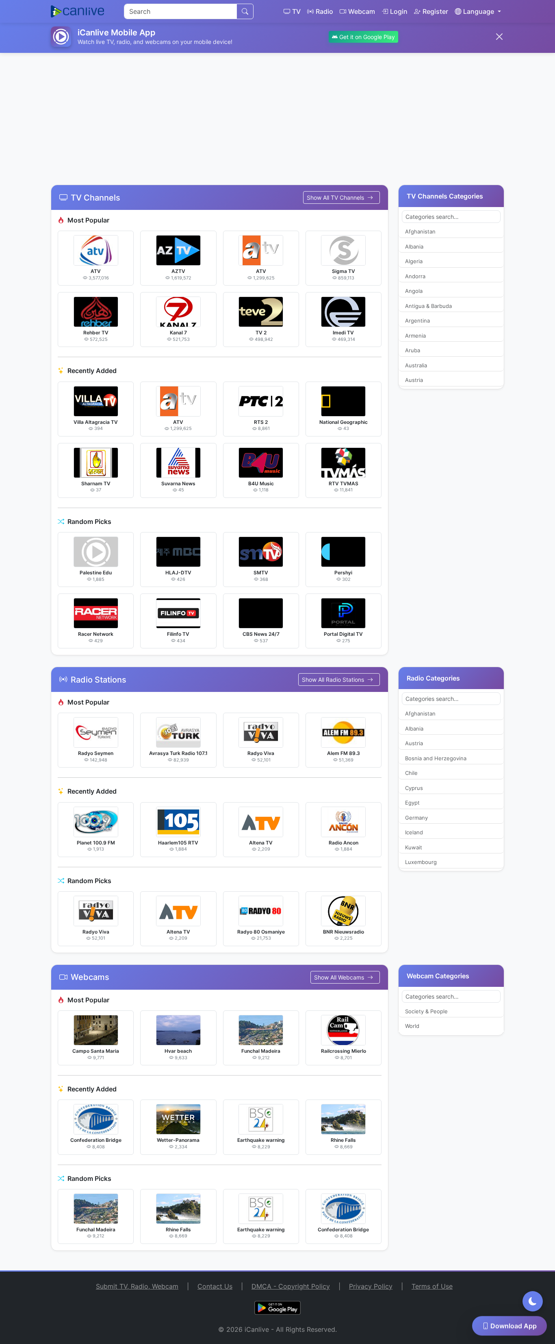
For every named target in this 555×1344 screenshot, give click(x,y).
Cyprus (414, 788)
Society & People (426, 1011)
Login (399, 11)
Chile (411, 773)
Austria (414, 380)
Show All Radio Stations (334, 679)
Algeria (414, 261)
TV (296, 11)
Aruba (412, 350)
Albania (414, 246)
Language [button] (478, 11)
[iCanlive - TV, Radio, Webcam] (77, 11)
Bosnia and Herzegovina (435, 758)
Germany (416, 817)
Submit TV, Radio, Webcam (137, 1286)
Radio (324, 11)
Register (435, 11)
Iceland (414, 832)
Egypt (412, 802)
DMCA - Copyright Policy (290, 1286)
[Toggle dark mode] (532, 1301)
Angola (414, 291)
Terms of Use (432, 1286)
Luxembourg (421, 862)
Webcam (361, 11)
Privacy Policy (370, 1286)
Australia (416, 365)
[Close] (499, 36)
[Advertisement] (277, 114)
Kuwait (413, 847)
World (412, 1026)
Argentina (417, 320)
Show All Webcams (340, 977)
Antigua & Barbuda (428, 306)
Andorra (415, 276)
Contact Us (214, 1286)
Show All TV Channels (336, 197)
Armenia (415, 335)
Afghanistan (420, 231)
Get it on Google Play (366, 36)
